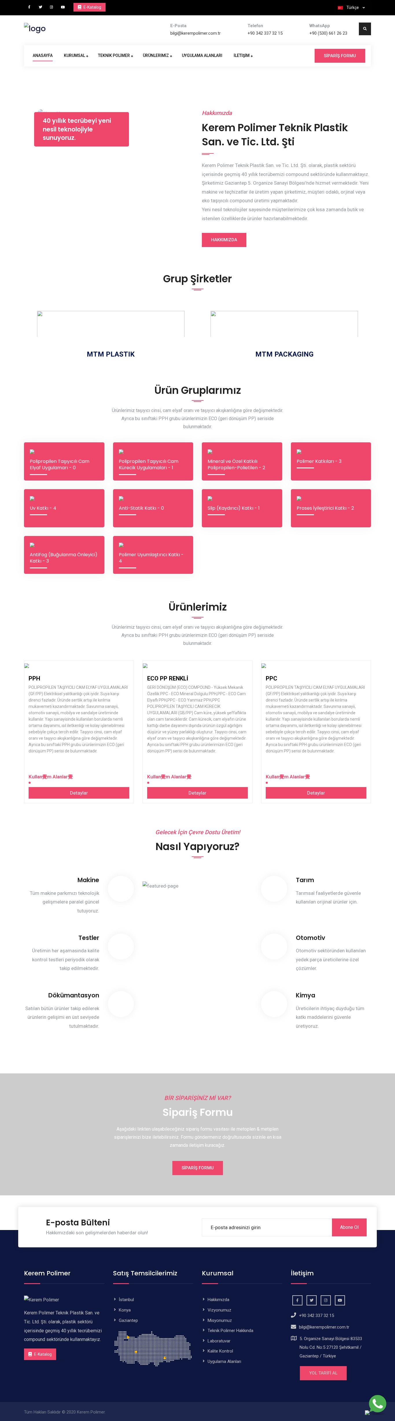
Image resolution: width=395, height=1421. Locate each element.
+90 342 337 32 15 (265, 33)
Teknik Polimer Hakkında (230, 1330)
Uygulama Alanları (202, 55)
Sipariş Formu (340, 55)
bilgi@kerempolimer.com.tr (195, 33)
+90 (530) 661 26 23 (328, 33)
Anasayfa (43, 55)
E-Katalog (42, 1354)
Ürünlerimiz (156, 55)
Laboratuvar (219, 1341)
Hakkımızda (224, 239)
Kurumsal (74, 55)
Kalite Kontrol (220, 1351)
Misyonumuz (220, 1320)
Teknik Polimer (114, 55)
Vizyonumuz (219, 1310)
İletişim (242, 55)
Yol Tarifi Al (323, 1373)
